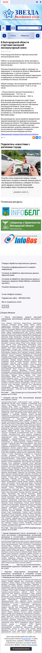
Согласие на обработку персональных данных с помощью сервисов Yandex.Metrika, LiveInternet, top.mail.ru (21, 281)
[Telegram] (40, 137)
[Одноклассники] (34, 137)
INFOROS (22, 298)
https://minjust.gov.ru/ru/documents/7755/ (26, 392)
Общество (25, 36)
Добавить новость (21, 192)
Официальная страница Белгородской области (19, 134)
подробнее (26, 639)
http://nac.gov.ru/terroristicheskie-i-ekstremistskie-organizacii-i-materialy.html (21, 566)
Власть (13, 36)
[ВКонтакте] (37, 137)
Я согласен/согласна (21, 649)
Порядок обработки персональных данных (19, 263)
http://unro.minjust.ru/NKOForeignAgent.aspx (25, 528)
